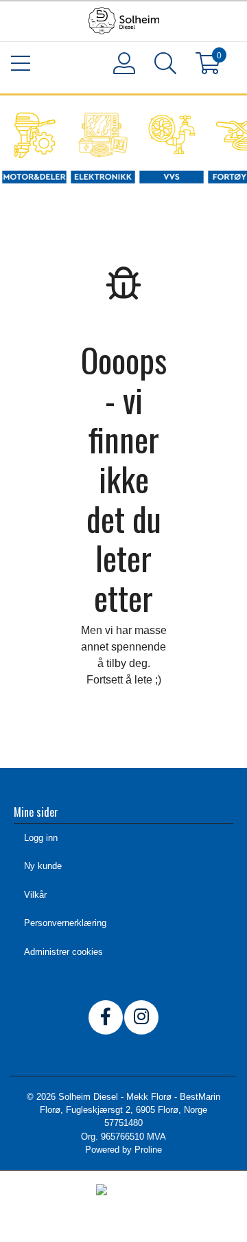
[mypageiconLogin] (123, 63)
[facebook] (106, 1017)
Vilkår (35, 895)
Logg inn (41, 838)
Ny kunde (43, 866)
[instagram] (141, 1017)
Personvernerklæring (65, 923)
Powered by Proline (123, 1149)
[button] (164, 66)
